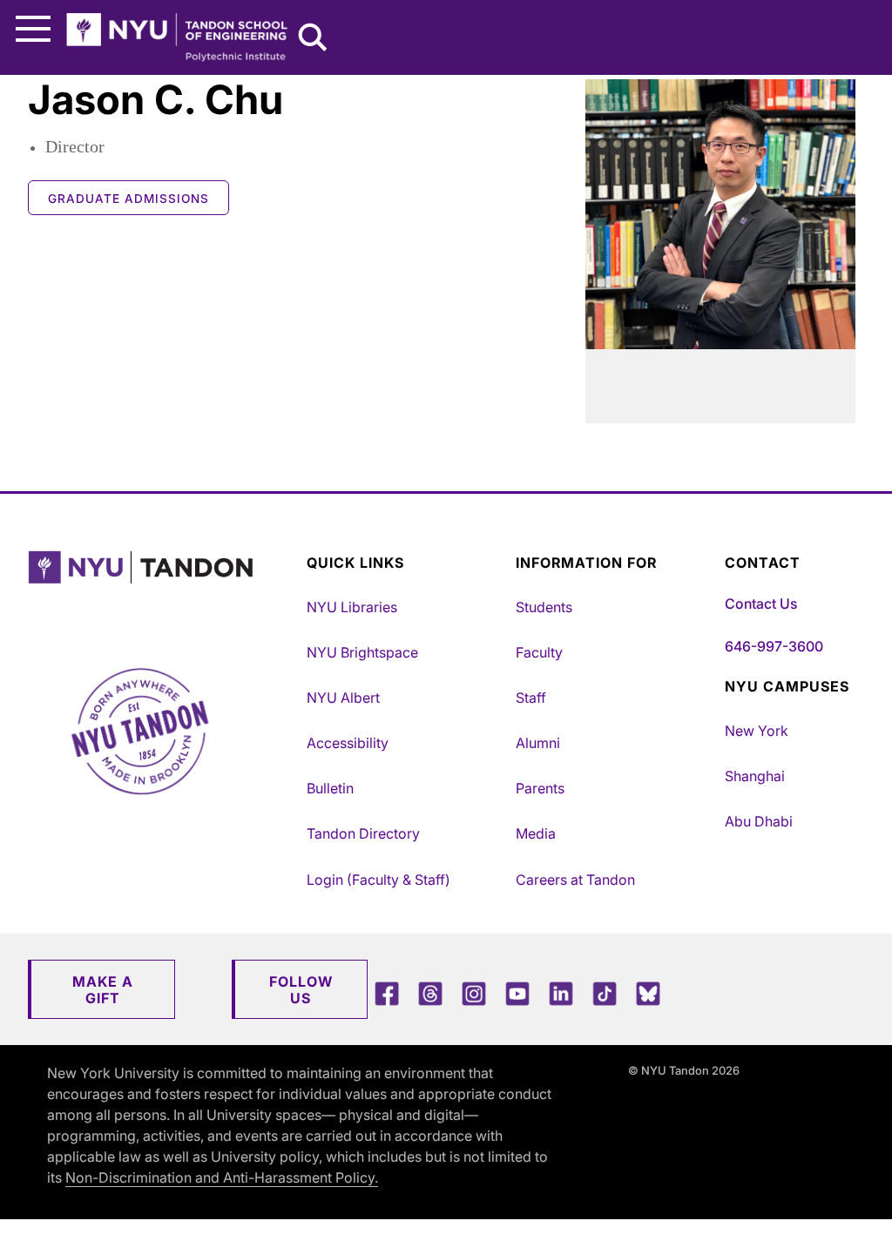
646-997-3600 (774, 646)
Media (536, 833)
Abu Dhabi (759, 821)
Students (544, 607)
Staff (531, 697)
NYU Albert (343, 697)
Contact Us (761, 603)
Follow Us (301, 990)
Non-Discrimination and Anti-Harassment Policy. (221, 1177)
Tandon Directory (363, 833)
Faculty (539, 652)
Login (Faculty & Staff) (378, 879)
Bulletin (330, 788)
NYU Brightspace (362, 652)
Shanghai (755, 776)
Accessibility (348, 743)
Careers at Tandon (575, 879)
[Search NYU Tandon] (313, 39)
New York (756, 730)
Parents (540, 788)
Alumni (538, 743)
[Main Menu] (33, 29)
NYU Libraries (352, 607)
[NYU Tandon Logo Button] (163, 589)
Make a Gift (102, 990)
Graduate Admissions (128, 199)
